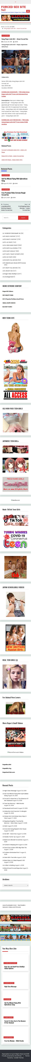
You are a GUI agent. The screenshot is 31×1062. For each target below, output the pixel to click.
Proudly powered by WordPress (12, 1056)
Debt (5, 826)
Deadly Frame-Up (9, 837)
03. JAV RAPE (5, 35)
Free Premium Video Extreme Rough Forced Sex (13, 194)
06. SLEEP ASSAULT (9, 251)
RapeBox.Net (7, 764)
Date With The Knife (10, 857)
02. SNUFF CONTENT (10, 239)
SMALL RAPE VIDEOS (9, 303)
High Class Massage (10, 791)
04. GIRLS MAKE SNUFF (11, 245)
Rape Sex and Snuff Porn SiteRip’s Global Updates (14, 968)
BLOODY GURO (7, 307)
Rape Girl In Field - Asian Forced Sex (13, 156)
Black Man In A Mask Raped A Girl (14, 860)
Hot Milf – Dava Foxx (10, 834)
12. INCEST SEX (8, 271)
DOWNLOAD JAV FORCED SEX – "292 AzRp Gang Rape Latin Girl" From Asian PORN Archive (15, 122)
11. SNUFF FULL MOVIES (10, 268)
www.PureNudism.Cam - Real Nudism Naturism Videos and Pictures (14, 906)
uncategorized (8, 277)
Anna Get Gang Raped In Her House (15, 829)
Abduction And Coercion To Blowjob (15, 811)
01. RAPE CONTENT (9, 236)
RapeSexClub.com (9, 772)
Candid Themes (19, 1058)
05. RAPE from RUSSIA (10, 248)
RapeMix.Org (7, 768)
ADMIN (16, 42)
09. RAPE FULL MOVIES (10, 260)
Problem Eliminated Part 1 (12, 852)
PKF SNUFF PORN (8, 295)
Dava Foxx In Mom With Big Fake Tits (15, 848)
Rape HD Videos (8, 291)
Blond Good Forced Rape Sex (13, 868)
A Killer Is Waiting (9, 865)
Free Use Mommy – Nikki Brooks (14, 803)
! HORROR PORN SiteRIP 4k (12, 233)
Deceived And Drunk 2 (11, 808)
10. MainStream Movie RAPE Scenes (15, 263)
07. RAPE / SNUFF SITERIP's (12, 254)
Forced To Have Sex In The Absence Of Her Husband (15, 1022)
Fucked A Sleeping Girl (11, 845)
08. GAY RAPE (8, 257)
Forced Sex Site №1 (13, 8)
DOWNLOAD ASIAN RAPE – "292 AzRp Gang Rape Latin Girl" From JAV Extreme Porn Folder (15, 94)
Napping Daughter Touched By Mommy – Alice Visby (13, 822)
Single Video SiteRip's (10, 274)
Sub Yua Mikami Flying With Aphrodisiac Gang (15, 179)
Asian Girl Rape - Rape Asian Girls (12, 160)
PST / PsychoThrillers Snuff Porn (13, 299)
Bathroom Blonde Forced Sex (13, 840)
